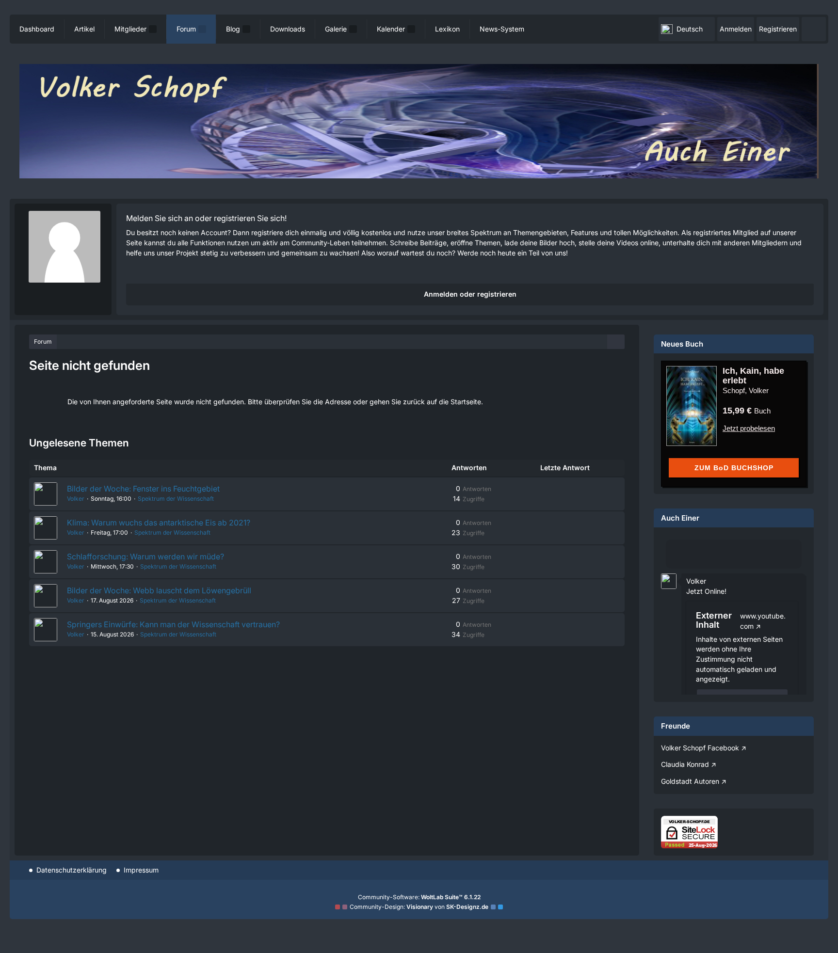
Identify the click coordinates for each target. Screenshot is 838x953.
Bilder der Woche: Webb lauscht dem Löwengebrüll (159, 590)
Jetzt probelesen (749, 428)
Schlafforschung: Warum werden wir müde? (145, 556)
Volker (75, 498)
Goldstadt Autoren (690, 781)
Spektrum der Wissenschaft (176, 498)
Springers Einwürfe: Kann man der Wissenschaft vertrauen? (173, 624)
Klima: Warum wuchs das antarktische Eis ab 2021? (158, 522)
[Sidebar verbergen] (616, 342)
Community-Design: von (419, 906)
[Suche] (814, 29)
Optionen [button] (782, 573)
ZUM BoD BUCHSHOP (734, 468)
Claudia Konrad (685, 764)
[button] (687, 29)
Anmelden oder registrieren (470, 294)
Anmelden (736, 29)
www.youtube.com (763, 621)
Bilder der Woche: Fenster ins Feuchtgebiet (143, 488)
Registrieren (778, 29)
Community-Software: (419, 897)
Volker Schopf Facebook (700, 748)
